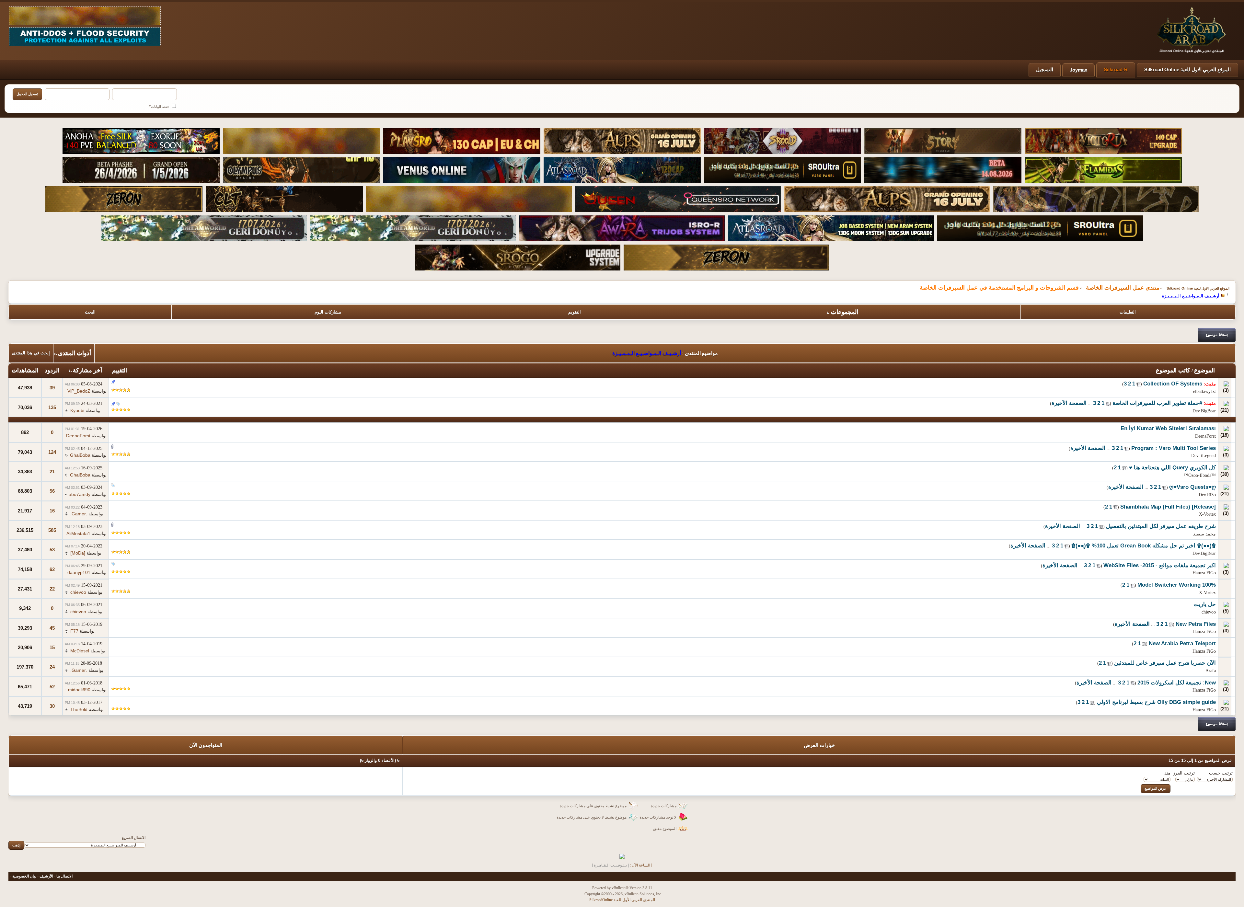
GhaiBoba (80, 455)
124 (52, 452)
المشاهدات (25, 370)
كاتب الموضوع (1173, 370)
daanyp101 (78, 572)
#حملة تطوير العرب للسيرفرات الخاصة (1157, 403)
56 (52, 491)
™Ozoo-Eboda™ (1200, 475)
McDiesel (79, 650)
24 (52, 667)
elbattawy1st (1204, 391)
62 (52, 569)
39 (52, 387)
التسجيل (1044, 69)
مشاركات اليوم (328, 312)
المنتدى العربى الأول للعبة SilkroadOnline (622, 900)
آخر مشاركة (87, 370)
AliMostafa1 (78, 533)
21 (52, 471)
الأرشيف (46, 876)
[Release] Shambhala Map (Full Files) (1168, 507)
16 (52, 510)
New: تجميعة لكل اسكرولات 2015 (1176, 683)
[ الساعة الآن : (641, 865)
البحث (90, 312)
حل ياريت (1204, 604)
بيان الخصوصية (24, 876)
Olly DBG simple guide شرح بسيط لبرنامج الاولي (1156, 702)
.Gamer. (78, 513)
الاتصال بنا (64, 876)
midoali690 (79, 689)
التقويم (574, 312)
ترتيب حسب (1221, 772)
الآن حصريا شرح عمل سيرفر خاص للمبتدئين (1165, 663)
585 (52, 530)
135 (52, 407)
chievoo (78, 592)
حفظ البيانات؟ (159, 107)
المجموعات (844, 312)
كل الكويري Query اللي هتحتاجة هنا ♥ (1172, 468)
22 (52, 588)
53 (52, 549)
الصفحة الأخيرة (1069, 403)
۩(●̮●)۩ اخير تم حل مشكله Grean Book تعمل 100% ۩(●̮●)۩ (1143, 546)
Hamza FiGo (1204, 572)
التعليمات (1128, 312)
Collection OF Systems (1172, 384)
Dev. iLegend (1203, 455)
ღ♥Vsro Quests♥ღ (1192, 487)
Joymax (1078, 70)
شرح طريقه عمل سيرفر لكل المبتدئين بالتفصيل (1161, 526)
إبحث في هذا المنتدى (31, 352)
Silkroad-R (1116, 69)
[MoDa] (77, 553)
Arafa (1210, 670)
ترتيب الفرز (1184, 772)
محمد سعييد (1204, 534)
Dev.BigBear (1204, 410)
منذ (1167, 772)
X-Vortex (1207, 514)
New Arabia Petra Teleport (1182, 643)
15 (52, 647)
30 (52, 706)
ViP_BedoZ (78, 391)
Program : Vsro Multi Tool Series (1173, 448)
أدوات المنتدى (74, 353)
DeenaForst (1205, 436)
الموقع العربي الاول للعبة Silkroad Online (1187, 69)
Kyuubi (77, 410)
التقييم (119, 370)
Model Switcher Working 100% (1176, 585)
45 (52, 628)
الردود (52, 370)
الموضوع (1204, 370)
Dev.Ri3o (1207, 494)
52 (52, 686)
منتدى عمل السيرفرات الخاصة (1122, 287)
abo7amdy (79, 494)
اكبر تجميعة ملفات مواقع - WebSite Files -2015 (1159, 565)
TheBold (78, 709)
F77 (74, 631)
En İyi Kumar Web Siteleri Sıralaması (1168, 428)
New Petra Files (1196, 624)
